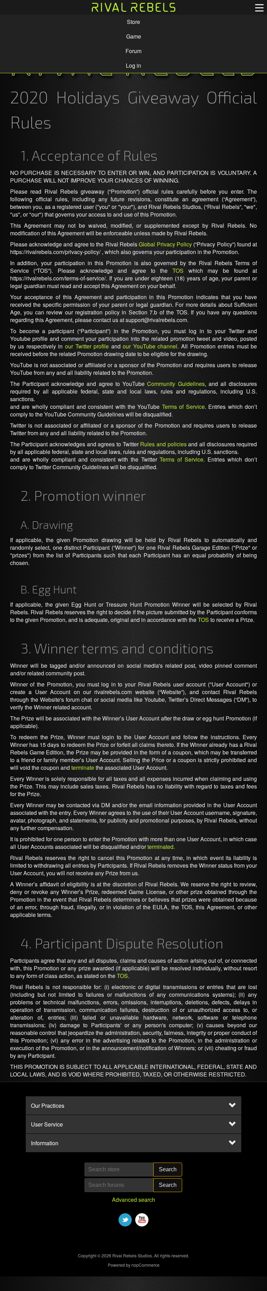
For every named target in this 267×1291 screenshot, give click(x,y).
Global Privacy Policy (165, 244)
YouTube (141, 1219)
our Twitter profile (87, 346)
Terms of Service (183, 407)
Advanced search (133, 1200)
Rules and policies (163, 444)
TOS (178, 271)
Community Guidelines (175, 384)
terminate (82, 767)
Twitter (125, 1219)
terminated (160, 847)
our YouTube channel (150, 346)
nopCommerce (145, 1265)
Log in (133, 65)
